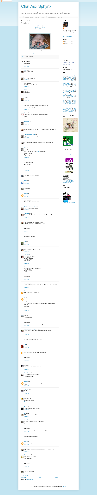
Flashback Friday (71, 85)
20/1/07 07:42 (26, 117)
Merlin (64, 92)
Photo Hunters (29, 53)
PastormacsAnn (27, 454)
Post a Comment (26, 475)
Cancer (70, 76)
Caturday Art (65, 78)
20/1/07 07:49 (26, 124)
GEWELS (25, 89)
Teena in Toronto (27, 372)
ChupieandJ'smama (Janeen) (29, 134)
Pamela (25, 180)
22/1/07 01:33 (26, 466)
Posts (65, 41)
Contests (72, 79)
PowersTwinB (26, 213)
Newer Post (23, 477)
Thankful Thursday (71, 103)
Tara (25, 241)
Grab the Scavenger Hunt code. (40, 27)
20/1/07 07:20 (26, 93)
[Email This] (27, 56)
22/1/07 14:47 (26, 473)
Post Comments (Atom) (30, 479)
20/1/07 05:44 (26, 73)
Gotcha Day (74, 86)
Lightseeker (26, 313)
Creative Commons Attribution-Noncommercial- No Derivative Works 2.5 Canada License (68, 181)
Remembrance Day (67, 99)
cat (35, 53)
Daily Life (65, 80)
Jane (25, 220)
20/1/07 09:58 (26, 190)
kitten (37, 53)
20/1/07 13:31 (26, 273)
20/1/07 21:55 (26, 403)
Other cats (69, 95)
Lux (24, 76)
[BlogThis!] (28, 56)
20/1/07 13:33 (26, 279)
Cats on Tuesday (70, 77)
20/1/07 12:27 (26, 238)
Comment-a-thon (65, 79)
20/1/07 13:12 (26, 251)
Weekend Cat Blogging (69, 110)
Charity (70, 78)
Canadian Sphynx (49, 53)
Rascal (25, 406)
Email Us (60, 17)
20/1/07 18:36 (26, 360)
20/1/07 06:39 (26, 79)
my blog (37, 151)
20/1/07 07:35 (26, 109)
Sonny (25, 147)
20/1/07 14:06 (26, 310)
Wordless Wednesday (68, 111)
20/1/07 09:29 (26, 157)
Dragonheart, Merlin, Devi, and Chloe (69, 29)
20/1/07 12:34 (26, 244)
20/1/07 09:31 (26, 170)
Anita (25, 448)
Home (21, 17)
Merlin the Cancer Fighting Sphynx (68, 62)
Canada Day (65, 76)
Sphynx (33, 53)
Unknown (26, 193)
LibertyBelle (26, 254)
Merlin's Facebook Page (40, 17)
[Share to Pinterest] (32, 56)
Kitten (66, 89)
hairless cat (40, 53)
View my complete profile (67, 36)
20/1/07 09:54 (26, 183)
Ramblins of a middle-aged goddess (30, 329)
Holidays (66, 87)
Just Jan (25, 112)
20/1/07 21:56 (26, 409)
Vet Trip (69, 109)
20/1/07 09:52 (26, 177)
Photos (65, 98)
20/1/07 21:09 (26, 393)
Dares (70, 80)
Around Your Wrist (27, 419)
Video (75, 109)
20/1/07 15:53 (26, 340)
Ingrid (25, 128)
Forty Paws (26, 389)
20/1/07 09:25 (26, 137)
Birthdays (74, 73)
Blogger (64, 486)
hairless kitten (44, 53)
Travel (74, 107)
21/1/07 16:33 (26, 451)
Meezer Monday (68, 90)
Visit (67, 154)
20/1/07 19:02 (26, 369)
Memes (72, 91)
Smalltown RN (26, 121)
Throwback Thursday (66, 104)
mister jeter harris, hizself (29, 364)
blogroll (38, 28)
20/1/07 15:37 (26, 325)
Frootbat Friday (66, 86)
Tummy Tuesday (68, 108)
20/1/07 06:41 (26, 86)
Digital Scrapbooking (52, 17)
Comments (66, 43)
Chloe (74, 78)
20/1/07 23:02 (26, 416)
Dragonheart (66, 83)
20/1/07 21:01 (26, 385)
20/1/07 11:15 (26, 217)
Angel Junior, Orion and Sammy (30, 470)
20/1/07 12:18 (26, 231)
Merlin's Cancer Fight (29, 17)
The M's (25, 141)
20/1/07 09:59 (26, 196)
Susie (25, 413)
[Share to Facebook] (31, 56)
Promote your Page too (66, 64)
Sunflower (26, 396)
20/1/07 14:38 (26, 319)
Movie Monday (73, 92)
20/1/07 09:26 (26, 144)
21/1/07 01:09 (26, 431)
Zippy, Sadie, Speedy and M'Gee (30, 206)
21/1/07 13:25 (26, 444)
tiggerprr (25, 248)
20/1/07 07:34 (26, 100)
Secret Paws (69, 100)
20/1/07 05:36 (26, 66)
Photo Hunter (25, 53)
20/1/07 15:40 (26, 334)
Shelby (25, 187)
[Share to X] (29, 56)
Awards (68, 73)
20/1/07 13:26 (26, 263)
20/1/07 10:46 (26, 209)
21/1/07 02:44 (26, 438)
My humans (67, 94)
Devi (73, 80)
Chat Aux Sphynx (36, 6)
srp (24, 297)
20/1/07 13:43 (26, 287)
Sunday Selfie (69, 102)
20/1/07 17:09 (26, 347)
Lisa (25, 344)
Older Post (56, 477)
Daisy (25, 70)
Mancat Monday (72, 89)
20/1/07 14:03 (26, 293)
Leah (25, 97)
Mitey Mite (26, 381)
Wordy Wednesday (65, 112)
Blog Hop (66, 75)
